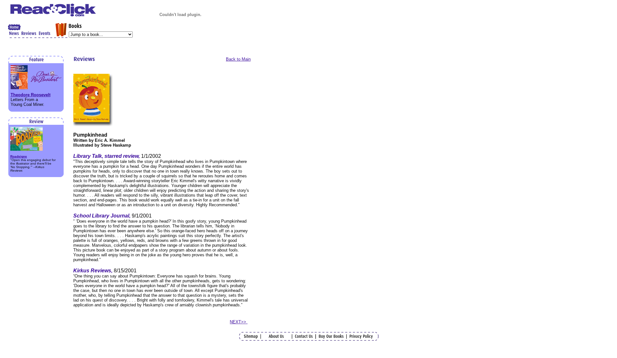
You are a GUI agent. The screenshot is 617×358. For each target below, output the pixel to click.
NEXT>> (238, 322)
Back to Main (238, 59)
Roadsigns (18, 156)
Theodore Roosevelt (30, 94)
